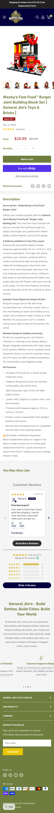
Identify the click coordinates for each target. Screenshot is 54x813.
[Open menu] (4, 17)
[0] (49, 17)
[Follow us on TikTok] (21, 775)
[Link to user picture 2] (22, 525)
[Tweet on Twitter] (44, 186)
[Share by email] (49, 186)
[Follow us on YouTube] (16, 775)
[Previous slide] (5, 518)
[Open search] (37, 17)
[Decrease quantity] (18, 148)
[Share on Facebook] (33, 186)
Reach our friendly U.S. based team (20, 667)
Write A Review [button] (27, 585)
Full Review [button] (17, 532)
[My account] (42, 17)
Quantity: (8, 148)
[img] (17, 494)
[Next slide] (49, 518)
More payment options (27, 176)
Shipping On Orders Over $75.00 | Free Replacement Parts (27, 4)
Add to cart (27, 159)
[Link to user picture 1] (14, 525)
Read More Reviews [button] (27, 543)
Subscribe (13, 751)
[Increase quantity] (33, 148)
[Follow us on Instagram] (10, 775)
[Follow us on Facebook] (5, 775)
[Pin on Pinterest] (38, 186)
